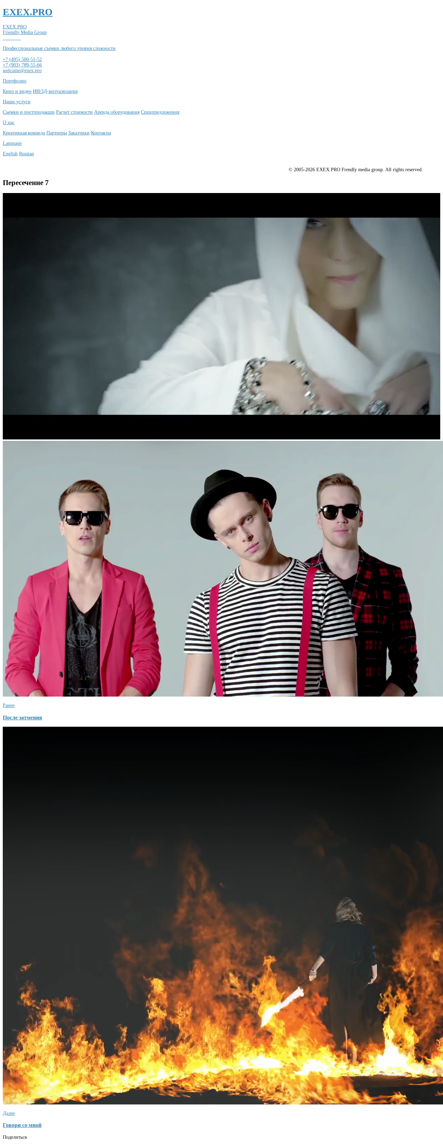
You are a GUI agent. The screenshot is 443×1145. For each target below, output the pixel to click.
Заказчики (79, 133)
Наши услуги (16, 101)
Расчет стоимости (74, 112)
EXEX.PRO (28, 12)
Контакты (101, 133)
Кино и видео (17, 91)
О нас (9, 122)
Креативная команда (24, 133)
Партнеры (56, 133)
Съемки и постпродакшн (29, 112)
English (10, 153)
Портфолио (14, 81)
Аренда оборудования (116, 112)
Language (12, 143)
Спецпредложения (160, 112)
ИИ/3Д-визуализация (55, 91)
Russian (26, 153)
